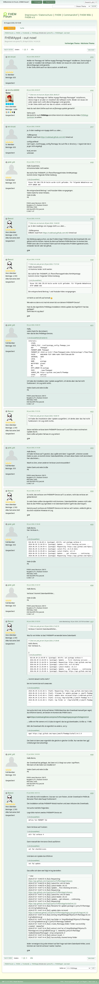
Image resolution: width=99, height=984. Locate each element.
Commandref (70, 14)
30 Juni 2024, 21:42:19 (33, 585)
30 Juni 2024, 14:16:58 (33, 259)
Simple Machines (18, 981)
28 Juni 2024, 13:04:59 (33, 126)
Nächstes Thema (87, 43)
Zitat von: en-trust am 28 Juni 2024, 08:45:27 (44, 95)
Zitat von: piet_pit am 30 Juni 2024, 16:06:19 (44, 416)
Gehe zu (62, 968)
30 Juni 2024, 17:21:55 (33, 411)
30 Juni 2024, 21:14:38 (33, 448)
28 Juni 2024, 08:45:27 (33, 57)
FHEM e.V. (30, 17)
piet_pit (11, 162)
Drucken (91, 50)
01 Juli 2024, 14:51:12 (33, 793)
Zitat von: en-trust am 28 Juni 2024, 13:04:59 (44, 223)
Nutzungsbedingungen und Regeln (76, 981)
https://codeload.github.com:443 (53, 137)
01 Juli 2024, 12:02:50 (33, 754)
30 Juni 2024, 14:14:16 (33, 218)
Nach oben (8, 958)
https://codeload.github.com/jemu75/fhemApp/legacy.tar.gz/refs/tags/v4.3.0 (60, 717)
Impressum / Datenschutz (39, 14)
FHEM (58, 14)
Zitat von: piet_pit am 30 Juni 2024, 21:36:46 (44, 641)
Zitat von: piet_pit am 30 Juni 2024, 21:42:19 (44, 626)
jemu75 (49, 33)
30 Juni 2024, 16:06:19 (33, 325)
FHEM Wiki (85, 14)
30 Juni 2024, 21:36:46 (33, 524)
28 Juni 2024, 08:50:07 (33, 90)
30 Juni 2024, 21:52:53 (33, 621)
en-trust (12, 56)
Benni (10, 218)
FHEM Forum (9, 15)
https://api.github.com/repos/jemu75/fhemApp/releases (50, 881)
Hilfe (61, 981)
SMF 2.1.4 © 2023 (7, 981)
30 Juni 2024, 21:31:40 (33, 491)
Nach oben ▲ (93, 981)
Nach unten (8, 50)
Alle (32, 49)
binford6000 (13, 90)
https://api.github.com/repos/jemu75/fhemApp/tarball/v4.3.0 (52, 903)
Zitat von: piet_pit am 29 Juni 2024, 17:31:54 (44, 264)
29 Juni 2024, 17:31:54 (33, 162)
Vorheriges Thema (72, 43)
